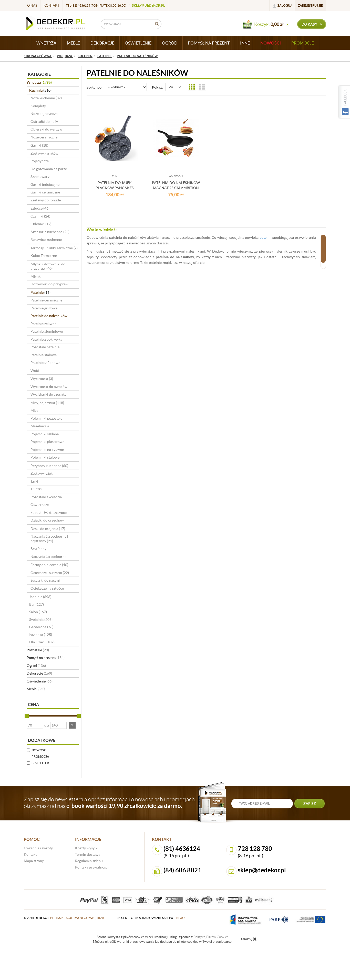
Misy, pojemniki (47, 403)
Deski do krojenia (47, 529)
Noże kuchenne (46, 98)
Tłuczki (36, 489)
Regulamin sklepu (89, 861)
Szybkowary (39, 177)
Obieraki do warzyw (46, 129)
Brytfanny (38, 549)
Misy (34, 410)
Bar (36, 604)
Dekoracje (39, 673)
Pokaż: (157, 87)
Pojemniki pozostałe (46, 418)
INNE (245, 43)
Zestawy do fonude (45, 200)
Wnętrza (39, 82)
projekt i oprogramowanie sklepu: (150, 917)
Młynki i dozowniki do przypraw (47, 266)
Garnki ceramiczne (45, 192)
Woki (34, 370)
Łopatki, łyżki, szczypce (48, 513)
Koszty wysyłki (86, 848)
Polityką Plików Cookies (211, 937)
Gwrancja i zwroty (38, 848)
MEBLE (73, 43)
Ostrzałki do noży (44, 122)
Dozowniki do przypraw (49, 284)
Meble (36, 689)
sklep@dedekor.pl (148, 5)
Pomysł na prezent (46, 658)
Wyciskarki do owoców (48, 387)
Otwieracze (39, 505)
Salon (38, 612)
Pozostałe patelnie (44, 347)
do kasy (310, 24)
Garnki (39, 145)
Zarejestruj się (310, 5)
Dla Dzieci (42, 642)
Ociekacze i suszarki (49, 573)
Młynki (36, 276)
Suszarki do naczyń (45, 580)
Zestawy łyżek (41, 473)
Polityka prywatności (92, 867)
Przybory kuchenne (49, 466)
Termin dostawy (87, 854)
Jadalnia (40, 597)
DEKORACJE (102, 43)
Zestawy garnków (44, 153)
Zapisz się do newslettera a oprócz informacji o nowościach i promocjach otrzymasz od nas (109, 802)
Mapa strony (34, 861)
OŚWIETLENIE (138, 43)
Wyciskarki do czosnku (48, 394)
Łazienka (40, 635)
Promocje (302, 43)
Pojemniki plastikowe (47, 442)
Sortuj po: (94, 87)
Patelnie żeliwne (43, 324)
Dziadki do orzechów (47, 520)
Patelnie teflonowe (45, 363)
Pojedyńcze (39, 161)
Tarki (34, 481)
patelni (265, 237)
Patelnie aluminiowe (46, 331)
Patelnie (40, 292)
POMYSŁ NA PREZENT (209, 43)
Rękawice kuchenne (46, 239)
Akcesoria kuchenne (49, 232)
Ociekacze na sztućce (47, 588)
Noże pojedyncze (43, 114)
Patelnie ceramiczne (46, 300)
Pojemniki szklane (44, 434)
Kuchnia (40, 90)
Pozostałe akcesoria (46, 497)
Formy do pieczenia (49, 565)
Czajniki (40, 216)
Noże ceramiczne (43, 137)
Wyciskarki (41, 379)
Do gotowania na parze (48, 169)
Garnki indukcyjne (44, 184)
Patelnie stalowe (43, 355)
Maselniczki (39, 426)
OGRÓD (169, 43)
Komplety (38, 106)
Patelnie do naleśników (48, 316)
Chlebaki (41, 224)
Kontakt (51, 5)
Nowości (270, 43)
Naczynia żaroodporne (48, 557)
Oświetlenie (40, 681)
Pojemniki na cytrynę (47, 450)
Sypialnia (41, 619)
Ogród (36, 666)
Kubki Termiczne (43, 256)
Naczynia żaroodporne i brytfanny (49, 538)
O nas (32, 5)
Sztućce (39, 208)
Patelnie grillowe (43, 308)
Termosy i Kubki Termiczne (54, 248)
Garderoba (41, 627)
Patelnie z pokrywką (46, 339)
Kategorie (39, 74)
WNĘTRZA (46, 43)
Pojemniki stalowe (44, 457)
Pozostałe (38, 650)
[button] (72, 725)
